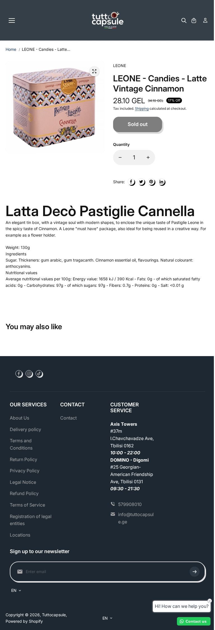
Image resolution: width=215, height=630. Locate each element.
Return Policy (23, 459)
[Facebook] (131, 181)
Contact (68, 418)
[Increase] (148, 157)
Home (11, 49)
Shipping (142, 108)
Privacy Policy (24, 470)
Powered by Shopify (24, 621)
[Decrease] (120, 157)
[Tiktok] (39, 373)
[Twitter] (141, 181)
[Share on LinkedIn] (161, 181)
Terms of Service (27, 505)
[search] (184, 20)
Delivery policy (25, 429)
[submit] (194, 571)
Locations (20, 535)
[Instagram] (28, 373)
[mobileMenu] (12, 20)
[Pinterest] (151, 181)
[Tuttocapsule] (108, 20)
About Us (19, 418)
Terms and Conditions (21, 444)
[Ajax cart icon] (194, 20)
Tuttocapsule (54, 614)
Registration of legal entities (31, 520)
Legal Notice (23, 482)
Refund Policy (24, 493)
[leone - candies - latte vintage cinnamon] (94, 71)
